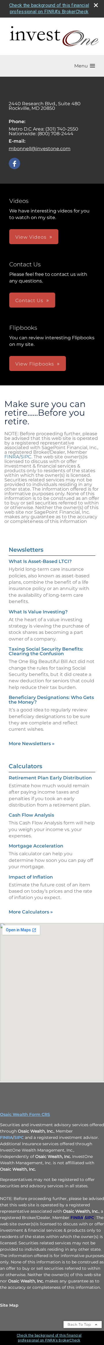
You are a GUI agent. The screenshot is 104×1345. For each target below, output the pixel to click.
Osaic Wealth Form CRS (25, 1114)
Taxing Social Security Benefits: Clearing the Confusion (46, 651)
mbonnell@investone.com (39, 148)
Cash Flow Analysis (31, 815)
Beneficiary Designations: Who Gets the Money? (51, 700)
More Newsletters (32, 743)
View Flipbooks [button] (34, 364)
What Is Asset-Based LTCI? (40, 561)
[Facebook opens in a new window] (14, 164)
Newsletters (26, 549)
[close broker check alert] (96, 5)
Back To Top (80, 1324)
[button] (84, 66)
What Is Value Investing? (38, 612)
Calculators (25, 766)
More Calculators (31, 912)
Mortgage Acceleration (36, 846)
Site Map (9, 1305)
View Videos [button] (31, 237)
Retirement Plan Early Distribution (50, 778)
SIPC (26, 456)
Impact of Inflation (31, 877)
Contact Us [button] (29, 300)
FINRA (11, 456)
